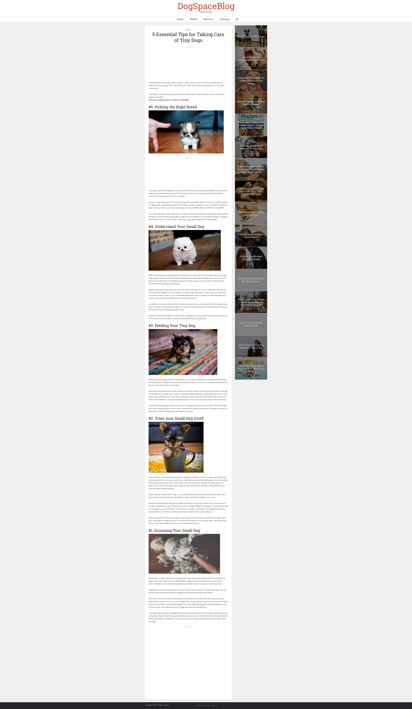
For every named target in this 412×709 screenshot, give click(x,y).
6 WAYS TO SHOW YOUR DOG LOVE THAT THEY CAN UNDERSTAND (251, 191)
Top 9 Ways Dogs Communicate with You (251, 58)
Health (193, 19)
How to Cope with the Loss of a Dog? (251, 324)
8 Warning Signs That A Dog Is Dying (251, 213)
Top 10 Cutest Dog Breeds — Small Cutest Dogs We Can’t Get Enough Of (251, 302)
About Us (214, 705)
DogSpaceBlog (206, 6)
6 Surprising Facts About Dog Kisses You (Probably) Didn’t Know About (251, 169)
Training (224, 19)
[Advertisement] (188, 63)
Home (180, 19)
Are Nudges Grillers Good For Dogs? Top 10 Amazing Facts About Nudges (251, 125)
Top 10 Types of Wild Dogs (251, 36)
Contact (207, 705)
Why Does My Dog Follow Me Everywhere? (251, 280)
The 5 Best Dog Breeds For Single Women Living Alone (251, 80)
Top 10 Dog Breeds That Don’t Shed (251, 235)
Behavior (209, 19)
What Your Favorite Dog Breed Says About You (251, 346)
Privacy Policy (199, 705)
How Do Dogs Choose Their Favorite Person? (251, 103)
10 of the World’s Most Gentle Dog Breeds (251, 258)
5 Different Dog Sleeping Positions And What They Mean (251, 368)
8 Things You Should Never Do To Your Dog (251, 147)
